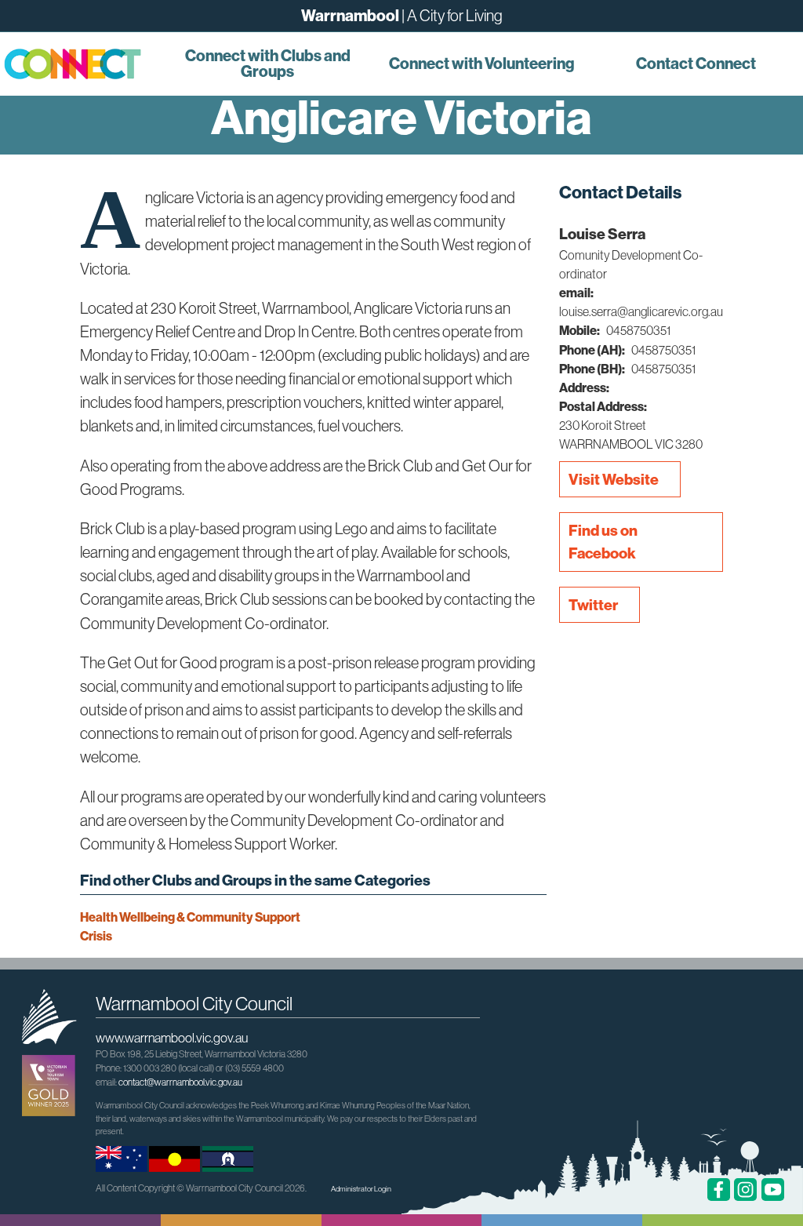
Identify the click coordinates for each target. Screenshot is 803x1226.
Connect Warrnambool (80, 63)
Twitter (593, 604)
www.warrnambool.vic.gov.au (172, 1037)
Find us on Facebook (603, 541)
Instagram (745, 1189)
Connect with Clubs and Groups (268, 63)
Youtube (772, 1189)
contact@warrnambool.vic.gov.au (180, 1082)
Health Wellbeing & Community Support (190, 917)
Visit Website (614, 479)
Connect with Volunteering (481, 63)
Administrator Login (361, 1189)
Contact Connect (696, 63)
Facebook (718, 1189)
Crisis (96, 936)
